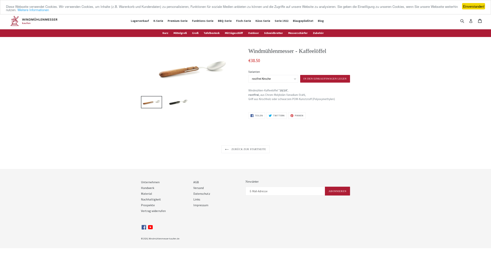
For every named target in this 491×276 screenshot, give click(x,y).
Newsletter (252, 181)
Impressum (200, 205)
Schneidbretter (273, 33)
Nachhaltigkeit (151, 199)
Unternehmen (150, 182)
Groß (195, 33)
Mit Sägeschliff (234, 33)
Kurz (165, 33)
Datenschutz (201, 194)
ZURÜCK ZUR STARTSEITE (248, 149)
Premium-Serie (178, 21)
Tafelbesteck (212, 33)
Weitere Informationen (33, 9)
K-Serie (158, 21)
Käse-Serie (262, 21)
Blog (321, 21)
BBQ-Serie (225, 21)
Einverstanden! (473, 6)
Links (196, 199)
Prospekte (148, 205)
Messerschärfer (298, 33)
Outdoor (253, 33)
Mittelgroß (180, 33)
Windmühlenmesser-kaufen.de (164, 238)
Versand (198, 188)
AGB (196, 182)
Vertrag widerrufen (153, 211)
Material (146, 194)
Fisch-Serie (243, 21)
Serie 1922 (281, 21)
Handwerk (147, 188)
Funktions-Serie (202, 21)
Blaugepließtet (303, 21)
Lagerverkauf (140, 21)
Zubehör (318, 33)
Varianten (254, 72)
